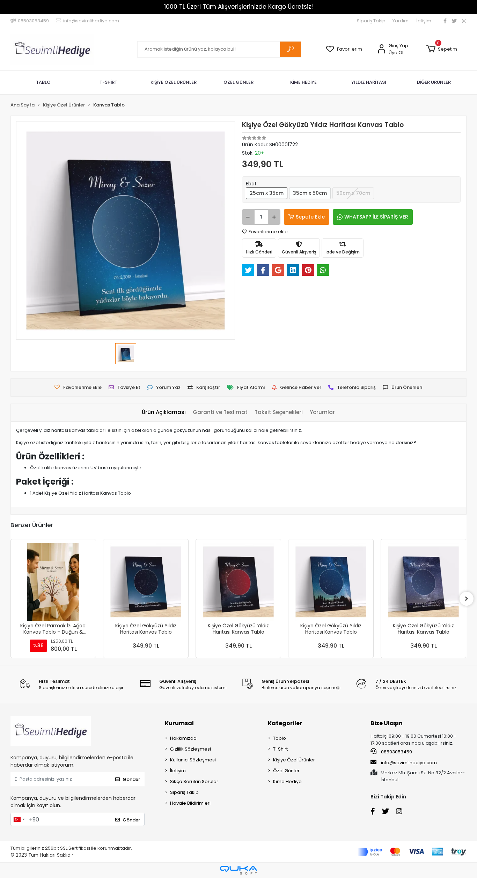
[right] (466, 598)
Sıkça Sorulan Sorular (194, 781)
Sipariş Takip (371, 20)
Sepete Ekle (310, 216)
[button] (442, 49)
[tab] (164, 412)
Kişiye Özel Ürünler (294, 760)
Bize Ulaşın (386, 723)
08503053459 (396, 751)
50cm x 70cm (353, 193)
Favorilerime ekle (268, 231)
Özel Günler (286, 770)
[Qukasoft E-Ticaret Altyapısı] (238, 870)
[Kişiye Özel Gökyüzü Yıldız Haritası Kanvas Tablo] (146, 582)
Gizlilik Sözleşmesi (190, 749)
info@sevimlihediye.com (409, 762)
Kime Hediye (287, 781)
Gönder (131, 779)
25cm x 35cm (267, 193)
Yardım (400, 20)
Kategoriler (285, 723)
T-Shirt (280, 749)
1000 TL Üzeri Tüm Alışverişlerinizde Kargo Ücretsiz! (238, 6)
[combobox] (19, 819)
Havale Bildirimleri (190, 803)
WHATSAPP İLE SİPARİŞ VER (376, 216)
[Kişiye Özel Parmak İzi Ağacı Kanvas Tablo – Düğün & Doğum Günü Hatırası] (53, 582)
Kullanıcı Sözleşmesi (193, 760)
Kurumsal (179, 723)
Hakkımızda (183, 738)
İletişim (423, 20)
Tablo (279, 738)
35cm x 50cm (310, 193)
